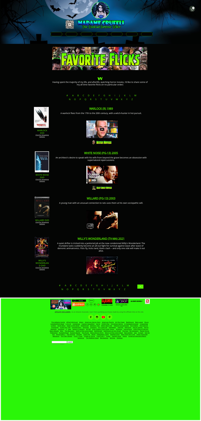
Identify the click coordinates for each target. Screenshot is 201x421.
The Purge (85, 333)
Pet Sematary (134, 331)
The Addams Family (58, 322)
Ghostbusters (76, 327)
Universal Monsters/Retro (137, 336)
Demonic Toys (95, 326)
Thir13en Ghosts (66, 336)
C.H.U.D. (68, 324)
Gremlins (93, 327)
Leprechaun (128, 329)
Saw (135, 333)
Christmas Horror (117, 324)
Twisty (124, 336)
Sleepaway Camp (103, 334)
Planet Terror (144, 331)
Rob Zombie (128, 333)
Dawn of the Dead (73, 326)
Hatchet (121, 327)
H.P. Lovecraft (102, 327)
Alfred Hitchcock (72, 322)
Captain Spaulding (88, 324)
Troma (108, 336)
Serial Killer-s (60, 334)
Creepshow (144, 324)
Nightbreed (98, 331)
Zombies (120, 338)
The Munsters (69, 331)
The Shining (71, 334)
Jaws (69, 329)
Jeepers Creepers (79, 329)
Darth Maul (61, 326)
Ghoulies (86, 327)
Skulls (93, 334)
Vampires (81, 338)
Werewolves (104, 338)
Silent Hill (86, 334)
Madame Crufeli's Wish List (121, 305)
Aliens (81, 322)
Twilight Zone (116, 336)
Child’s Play (105, 324)
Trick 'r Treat (78, 336)
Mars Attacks (54, 331)
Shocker (79, 334)
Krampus (119, 329)
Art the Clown (120, 322)
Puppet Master (75, 333)
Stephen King (115, 334)
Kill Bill (88, 329)
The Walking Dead (92, 338)
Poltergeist (54, 333)
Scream (140, 333)
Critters (53, 326)
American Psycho (108, 322)
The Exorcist (143, 326)
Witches (112, 338)
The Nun (125, 331)
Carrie (98, 324)
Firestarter (55, 327)
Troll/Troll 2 (100, 336)
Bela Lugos (139, 322)
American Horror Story (92, 322)
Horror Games (138, 327)
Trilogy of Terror (89, 336)
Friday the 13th (65, 327)
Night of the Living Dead (84, 331)
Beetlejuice (130, 322)
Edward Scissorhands (121, 326)
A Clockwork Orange (131, 324)
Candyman (76, 324)
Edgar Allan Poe (106, 326)
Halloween (112, 327)
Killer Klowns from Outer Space (103, 329)
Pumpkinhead (64, 333)
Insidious (61, 329)
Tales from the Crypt (128, 334)
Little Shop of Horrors (140, 329)
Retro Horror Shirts (97, 333)
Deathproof (85, 326)
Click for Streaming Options (42, 136)
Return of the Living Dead (114, 333)
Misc (61, 331)
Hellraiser (128, 327)
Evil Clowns (134, 326)
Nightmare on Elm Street (112, 331)
